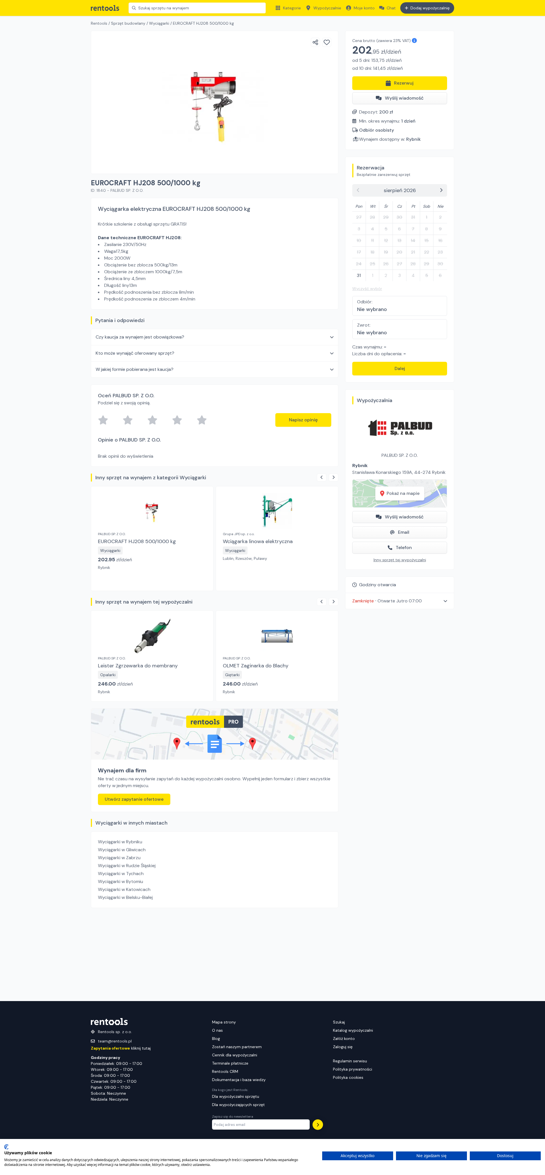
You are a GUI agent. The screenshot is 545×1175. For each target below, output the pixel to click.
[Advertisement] (214, 954)
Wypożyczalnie (327, 7)
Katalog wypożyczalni (353, 1030)
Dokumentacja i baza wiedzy (239, 1079)
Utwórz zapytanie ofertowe (134, 799)
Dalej (400, 368)
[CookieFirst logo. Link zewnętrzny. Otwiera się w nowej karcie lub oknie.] (6, 1146)
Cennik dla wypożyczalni (234, 1055)
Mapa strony (224, 1022)
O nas (217, 1030)
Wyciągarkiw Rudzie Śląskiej (127, 866)
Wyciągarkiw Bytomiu (120, 881)
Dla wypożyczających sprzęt (238, 1104)
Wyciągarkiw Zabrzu (119, 858)
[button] (399, 601)
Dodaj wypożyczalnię (430, 7)
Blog (216, 1038)
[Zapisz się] (318, 1124)
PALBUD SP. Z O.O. (400, 455)
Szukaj (339, 1022)
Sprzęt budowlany (128, 23)
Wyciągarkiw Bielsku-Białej (125, 897)
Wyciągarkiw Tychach (121, 873)
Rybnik (413, 139)
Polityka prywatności (352, 1069)
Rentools (99, 23)
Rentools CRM (225, 1071)
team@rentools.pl (115, 1041)
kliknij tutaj (121, 1048)
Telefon (404, 547)
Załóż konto (344, 1038)
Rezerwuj (404, 83)
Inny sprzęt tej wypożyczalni (400, 559)
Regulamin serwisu (350, 1060)
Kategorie (292, 7)
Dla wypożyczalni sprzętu (235, 1096)
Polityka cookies (348, 1077)
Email (403, 532)
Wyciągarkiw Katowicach (124, 889)
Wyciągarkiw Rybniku (120, 842)
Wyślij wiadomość (404, 98)
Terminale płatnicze (230, 1063)
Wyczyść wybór (367, 288)
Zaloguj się (343, 1046)
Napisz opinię (303, 420)
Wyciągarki (159, 23)
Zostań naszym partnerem (237, 1046)
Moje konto (364, 7)
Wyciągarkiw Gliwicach (122, 850)
